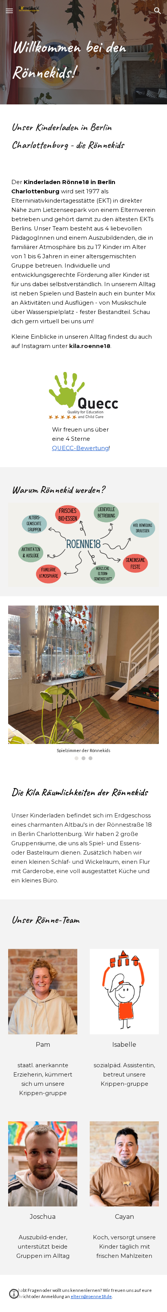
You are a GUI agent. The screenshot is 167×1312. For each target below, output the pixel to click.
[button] (9, 10)
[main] (83, 63)
